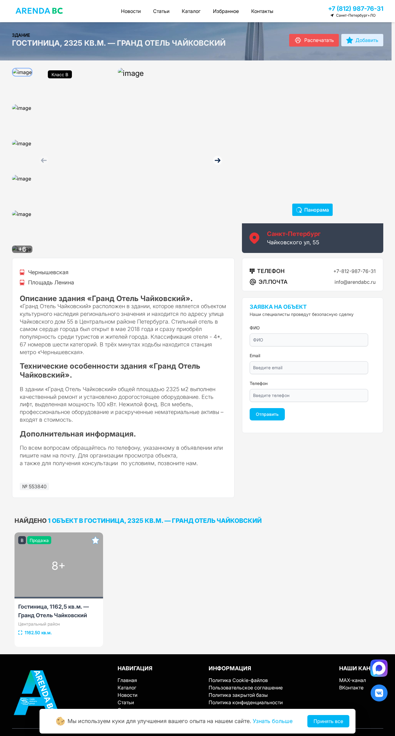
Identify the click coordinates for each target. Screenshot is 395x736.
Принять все (328, 721)
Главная (127, 680)
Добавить (367, 40)
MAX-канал (352, 680)
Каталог (191, 11)
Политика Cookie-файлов (238, 680)
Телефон (259, 383)
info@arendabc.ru (355, 282)
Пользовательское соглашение (246, 687)
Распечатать (319, 40)
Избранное (226, 11)
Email (255, 355)
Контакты (262, 11)
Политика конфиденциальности (246, 702)
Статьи (161, 11)
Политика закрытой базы (238, 695)
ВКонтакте (351, 687)
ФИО (255, 327)
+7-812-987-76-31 (354, 271)
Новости (131, 11)
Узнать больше (273, 721)
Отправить (267, 414)
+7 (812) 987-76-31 (355, 8)
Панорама (316, 210)
